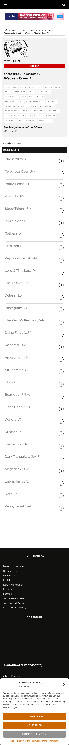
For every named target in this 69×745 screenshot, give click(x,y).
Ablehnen (34, 725)
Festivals (7, 594)
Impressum (54, 741)
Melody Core (45, 120)
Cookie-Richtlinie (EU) (14, 607)
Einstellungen (34, 734)
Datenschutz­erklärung (37, 741)
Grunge (48, 87)
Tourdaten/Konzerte (13, 598)
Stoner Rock (35, 87)
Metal (31, 92)
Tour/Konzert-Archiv (13, 603)
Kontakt (7, 580)
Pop (20, 120)
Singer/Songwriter (27, 106)
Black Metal (36, 111)
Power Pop (31, 120)
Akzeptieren (34, 716)
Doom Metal (52, 111)
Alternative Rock (35, 101)
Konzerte (8, 589)
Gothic (24, 111)
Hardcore (10, 106)
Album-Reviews (11, 676)
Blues (23, 87)
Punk (57, 87)
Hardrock (52, 101)
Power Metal (11, 96)
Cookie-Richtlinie (18, 741)
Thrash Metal (36, 96)
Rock (23, 96)
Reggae (38, 115)
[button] (64, 684)
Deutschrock (47, 106)
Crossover (50, 115)
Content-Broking (11, 571)
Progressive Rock (14, 101)
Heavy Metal (43, 92)
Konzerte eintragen (13, 585)
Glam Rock (10, 120)
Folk (7, 92)
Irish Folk (10, 115)
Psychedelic (11, 87)
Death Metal (24, 115)
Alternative (19, 92)
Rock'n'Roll (11, 111)
